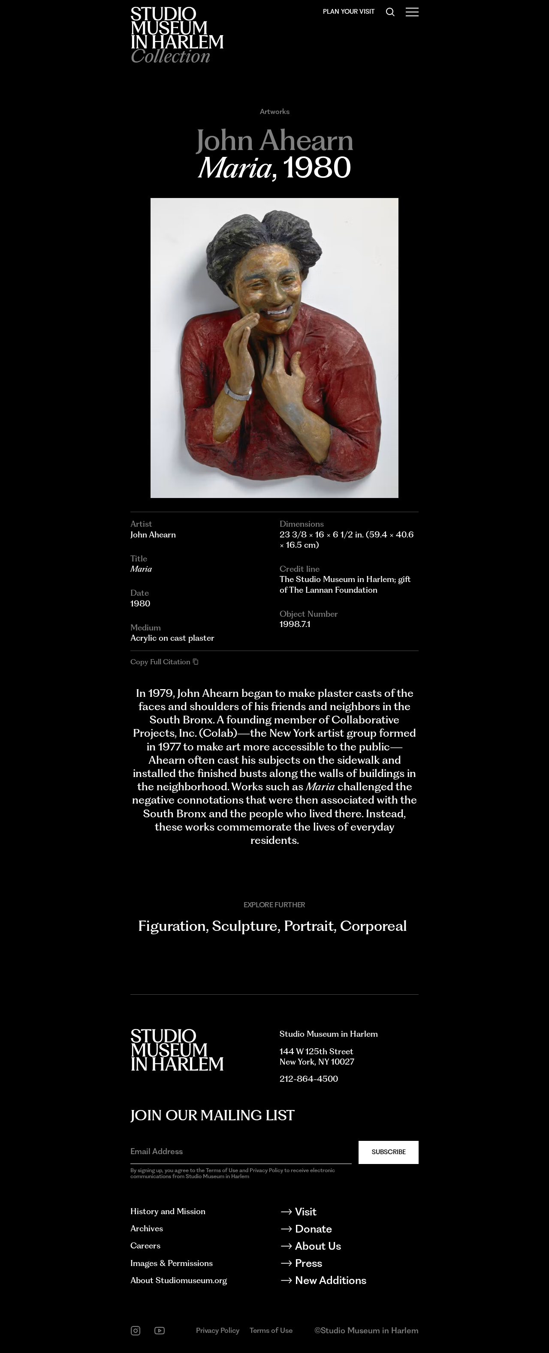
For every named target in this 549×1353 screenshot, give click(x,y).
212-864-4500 (309, 1079)
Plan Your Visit (349, 11)
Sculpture (245, 925)
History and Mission (167, 1211)
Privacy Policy (217, 1330)
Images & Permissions (171, 1263)
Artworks (275, 112)
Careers (145, 1246)
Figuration (172, 925)
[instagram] (135, 1331)
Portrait (309, 925)
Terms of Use (271, 1330)
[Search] (390, 12)
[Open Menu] (412, 12)
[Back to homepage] (176, 27)
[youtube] (159, 1331)
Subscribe (389, 1152)
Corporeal (373, 925)
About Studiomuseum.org (178, 1280)
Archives (146, 1228)
